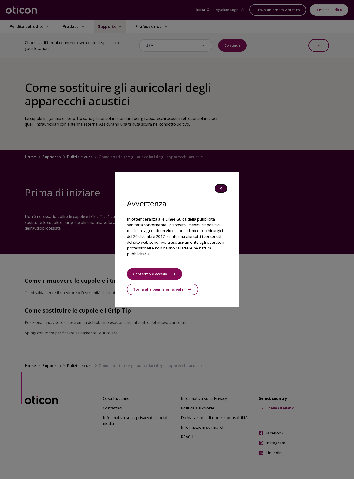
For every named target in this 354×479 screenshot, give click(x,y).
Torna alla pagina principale (158, 289)
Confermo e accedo (150, 274)
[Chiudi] (221, 188)
